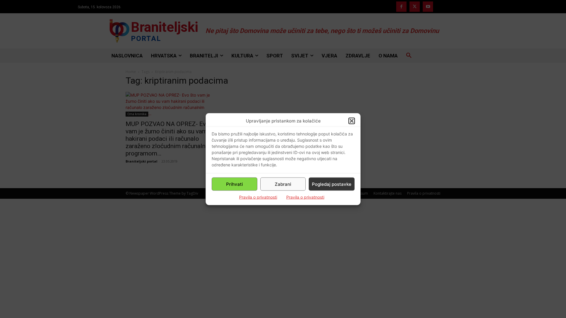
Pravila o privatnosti (258, 197)
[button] (352, 121)
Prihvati (234, 184)
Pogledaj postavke (331, 184)
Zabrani (283, 184)
